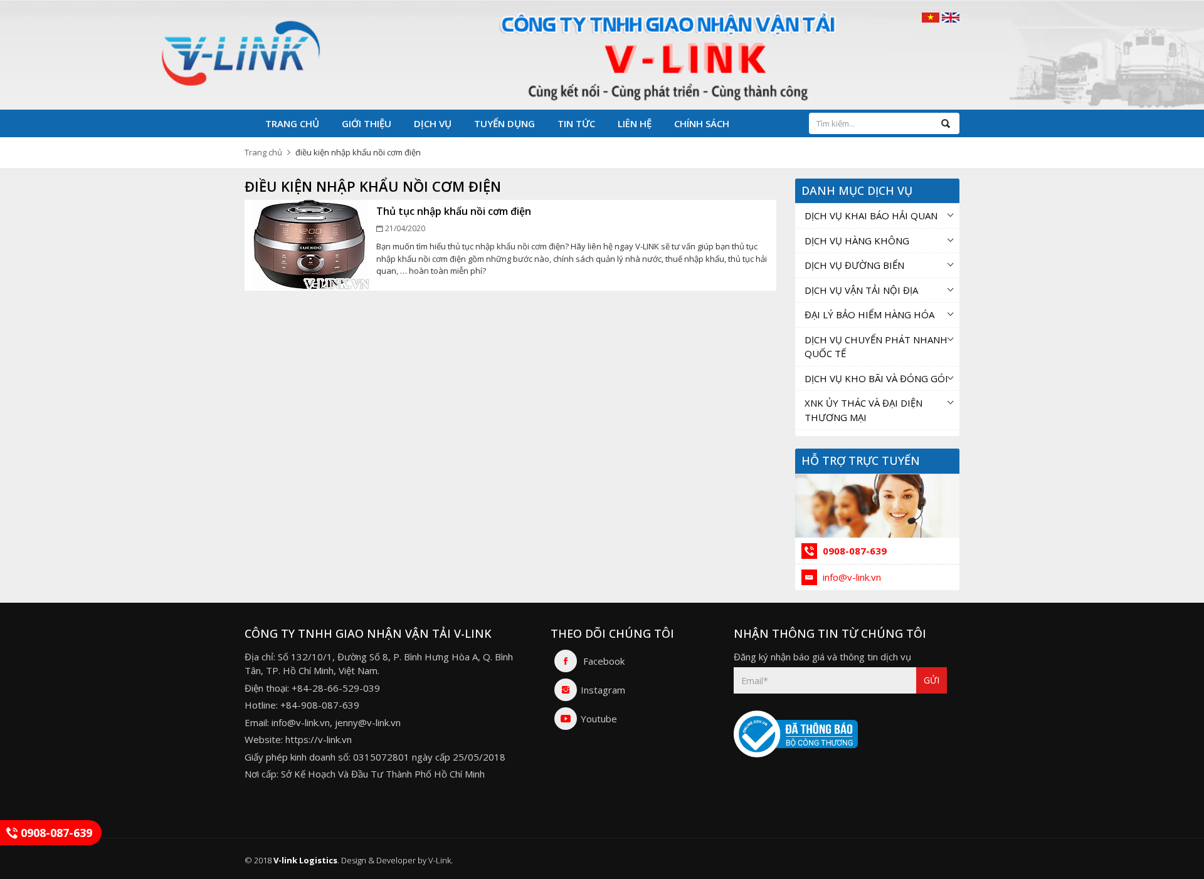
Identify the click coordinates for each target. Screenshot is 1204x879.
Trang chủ (292, 123)
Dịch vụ (433, 123)
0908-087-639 (853, 550)
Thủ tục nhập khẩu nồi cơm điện (453, 211)
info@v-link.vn (850, 577)
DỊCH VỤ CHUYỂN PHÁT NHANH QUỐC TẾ (876, 346)
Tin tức (576, 123)
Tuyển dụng (504, 123)
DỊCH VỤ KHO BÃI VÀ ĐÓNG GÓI (876, 378)
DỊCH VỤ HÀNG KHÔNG (857, 240)
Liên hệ (635, 123)
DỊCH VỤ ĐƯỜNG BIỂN (854, 265)
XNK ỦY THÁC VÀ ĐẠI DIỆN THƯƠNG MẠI (863, 410)
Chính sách (701, 123)
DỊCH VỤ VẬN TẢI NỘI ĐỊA (861, 290)
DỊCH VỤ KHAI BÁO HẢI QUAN (871, 215)
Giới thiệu (366, 123)
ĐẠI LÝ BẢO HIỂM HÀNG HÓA (869, 314)
